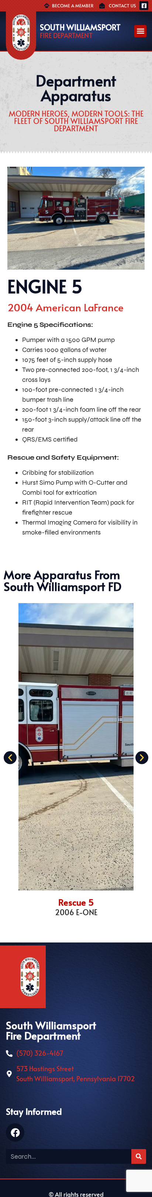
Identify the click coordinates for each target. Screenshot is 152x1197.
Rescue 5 (76, 902)
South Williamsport (80, 27)
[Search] (138, 1156)
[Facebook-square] (143, 5)
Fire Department (66, 35)
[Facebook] (15, 1132)
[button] (140, 31)
